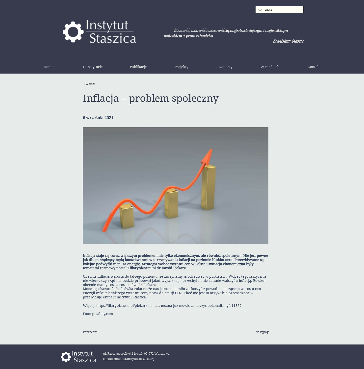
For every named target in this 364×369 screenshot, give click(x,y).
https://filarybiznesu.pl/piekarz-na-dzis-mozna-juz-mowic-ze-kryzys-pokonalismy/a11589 (168, 305)
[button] (93, 67)
